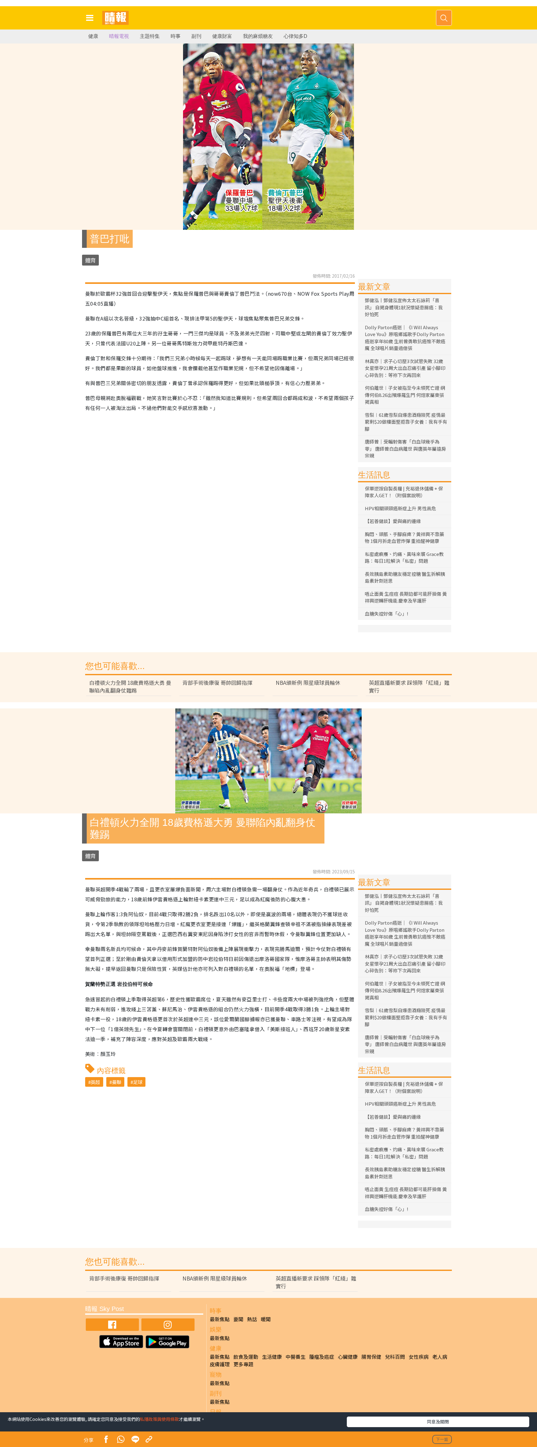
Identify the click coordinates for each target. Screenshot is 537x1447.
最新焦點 (220, 1319)
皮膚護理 (220, 1364)
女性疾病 (419, 1356)
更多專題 (243, 1364)
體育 (90, 260)
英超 (95, 1082)
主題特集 (150, 36)
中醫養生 (295, 1356)
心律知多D (295, 36)
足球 (137, 1082)
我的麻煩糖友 (258, 36)
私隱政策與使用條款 (159, 1419)
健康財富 (222, 36)
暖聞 (266, 1319)
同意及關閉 (438, 1421)
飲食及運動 (245, 1356)
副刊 (196, 36)
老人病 (439, 1356)
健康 (93, 36)
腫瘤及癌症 (321, 1356)
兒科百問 (395, 1356)
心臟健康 (348, 1356)
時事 (176, 36)
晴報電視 (119, 36)
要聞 (238, 1319)
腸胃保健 (371, 1356)
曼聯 (116, 1082)
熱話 (252, 1319)
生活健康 (272, 1356)
